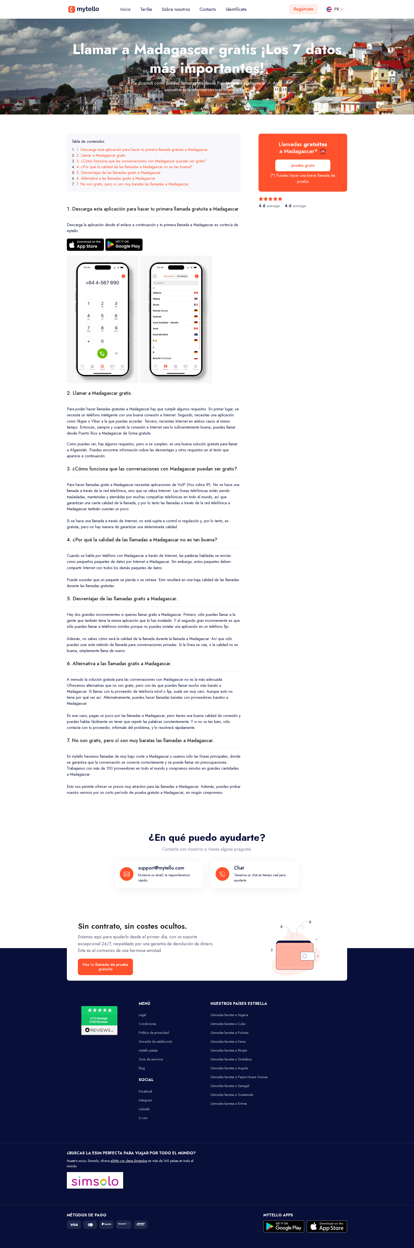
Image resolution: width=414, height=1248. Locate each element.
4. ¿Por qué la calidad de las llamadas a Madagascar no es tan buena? (134, 167)
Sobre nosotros (176, 9)
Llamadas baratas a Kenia (228, 1041)
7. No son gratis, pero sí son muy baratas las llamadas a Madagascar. (132, 184)
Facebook (145, 1091)
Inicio (127, 9)
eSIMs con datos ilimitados (128, 1160)
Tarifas (146, 9)
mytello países (148, 1050)
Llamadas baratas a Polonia (229, 1032)
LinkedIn (144, 1109)
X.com (143, 1118)
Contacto (208, 9)
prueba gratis (303, 165)
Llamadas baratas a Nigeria (229, 1015)
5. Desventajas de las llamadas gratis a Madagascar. (118, 172)
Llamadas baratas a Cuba (228, 1023)
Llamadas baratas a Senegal (230, 1085)
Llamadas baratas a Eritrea (229, 1103)
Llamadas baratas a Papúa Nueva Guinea (239, 1077)
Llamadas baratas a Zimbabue (231, 1059)
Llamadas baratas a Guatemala (232, 1094)
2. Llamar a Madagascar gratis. (101, 155)
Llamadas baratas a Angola (229, 1068)
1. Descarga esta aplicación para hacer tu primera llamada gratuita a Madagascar (142, 149)
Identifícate (236, 9)
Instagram (145, 1100)
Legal (142, 1015)
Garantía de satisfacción (155, 1041)
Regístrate (303, 9)
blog (142, 1068)
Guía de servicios (151, 1059)
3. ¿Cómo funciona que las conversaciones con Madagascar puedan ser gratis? (141, 161)
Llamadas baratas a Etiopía (229, 1050)
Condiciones (147, 1023)
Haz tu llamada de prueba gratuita (105, 967)
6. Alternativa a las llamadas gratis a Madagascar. (116, 178)
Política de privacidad (154, 1032)
